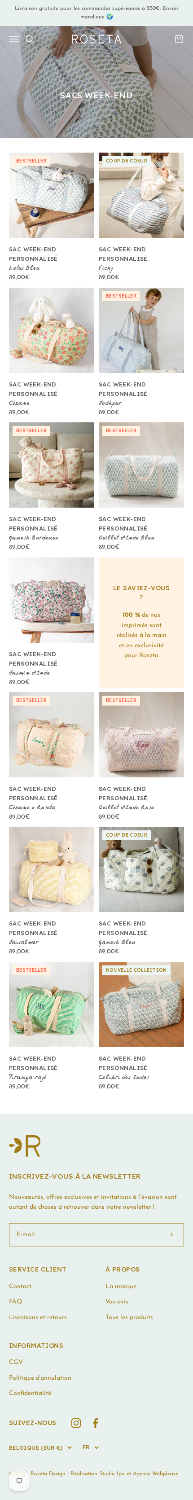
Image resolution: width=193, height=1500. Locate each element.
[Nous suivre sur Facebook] (95, 1423)
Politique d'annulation (40, 1378)
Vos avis (116, 1301)
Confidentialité (30, 1393)
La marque (120, 1286)
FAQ (15, 1301)
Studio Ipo (112, 1474)
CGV (16, 1362)
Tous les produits (129, 1317)
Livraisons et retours (38, 1317)
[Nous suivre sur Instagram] (76, 1423)
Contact (20, 1286)
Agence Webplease (155, 1474)
